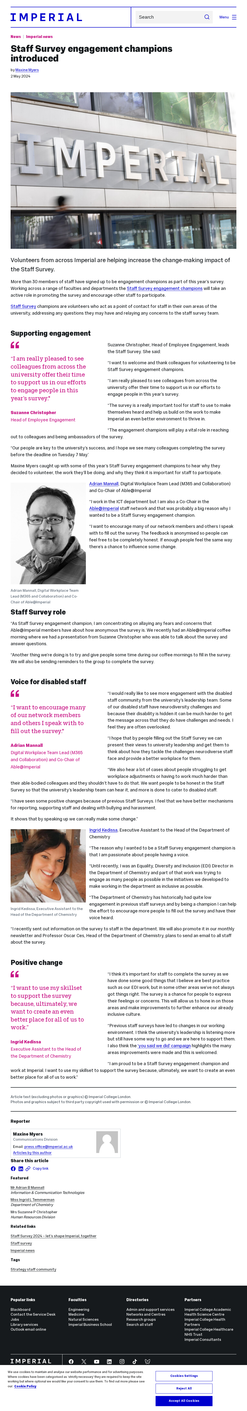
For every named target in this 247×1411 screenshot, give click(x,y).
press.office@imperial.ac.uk (48, 1146)
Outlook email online (28, 1329)
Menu (224, 17)
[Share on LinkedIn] (20, 1168)
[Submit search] (207, 17)
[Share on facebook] (13, 1168)
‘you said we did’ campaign (164, 1045)
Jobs (15, 1319)
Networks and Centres (145, 1314)
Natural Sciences (84, 1319)
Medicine (76, 1314)
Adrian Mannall (103, 483)
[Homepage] (71, 17)
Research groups (141, 1319)
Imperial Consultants (203, 1339)
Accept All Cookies (184, 1401)
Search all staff (139, 1324)
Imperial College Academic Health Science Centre (208, 1312)
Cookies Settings (184, 1376)
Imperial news (39, 36)
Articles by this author (32, 1152)
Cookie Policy (25, 1386)
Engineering (79, 1309)
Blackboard (20, 1309)
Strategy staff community (33, 1269)
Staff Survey (23, 306)
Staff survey (21, 1243)
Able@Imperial (104, 508)
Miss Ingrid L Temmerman (33, 1199)
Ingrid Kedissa (103, 830)
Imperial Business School (90, 1324)
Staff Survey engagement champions (165, 288)
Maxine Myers (27, 70)
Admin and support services (150, 1309)
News (16, 36)
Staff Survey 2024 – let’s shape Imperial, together (53, 1236)
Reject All (184, 1388)
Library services (24, 1324)
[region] (123, 1388)
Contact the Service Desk (33, 1314)
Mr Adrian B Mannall (27, 1187)
